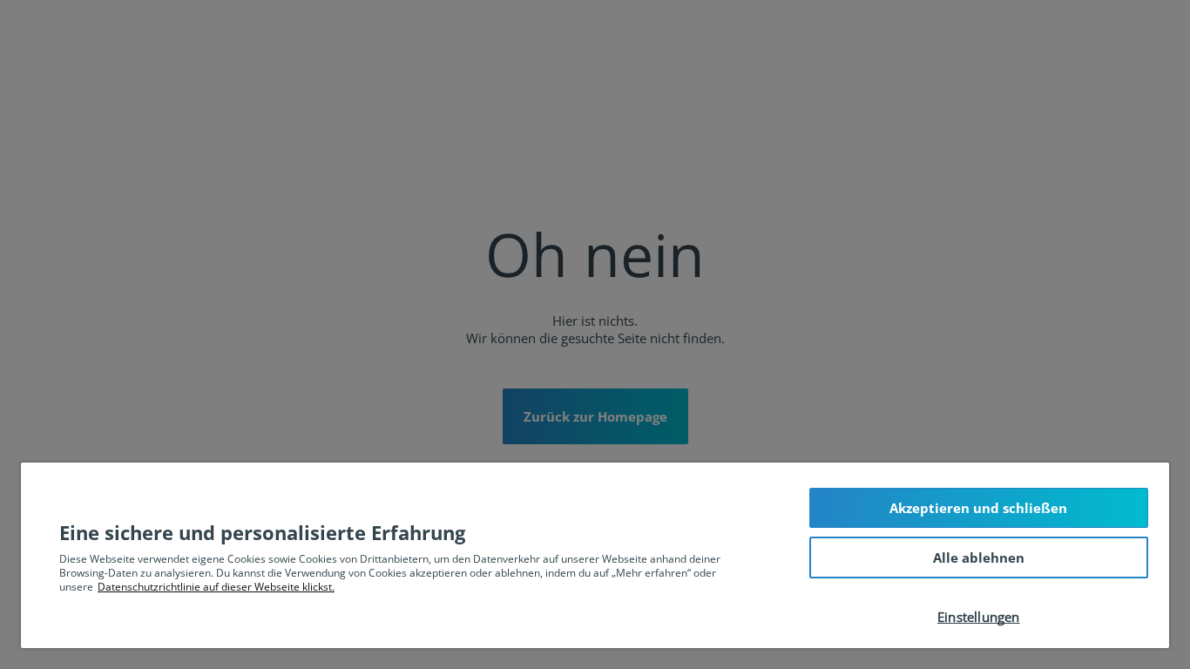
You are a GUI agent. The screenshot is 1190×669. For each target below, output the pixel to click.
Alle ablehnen (978, 557)
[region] (595, 555)
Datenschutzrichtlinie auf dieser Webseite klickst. (216, 586)
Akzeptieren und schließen (978, 508)
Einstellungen (978, 616)
